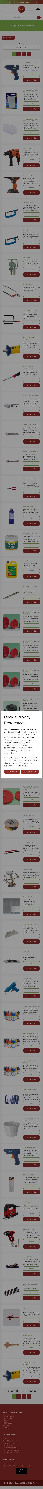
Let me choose (12, 772)
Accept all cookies (30, 772)
